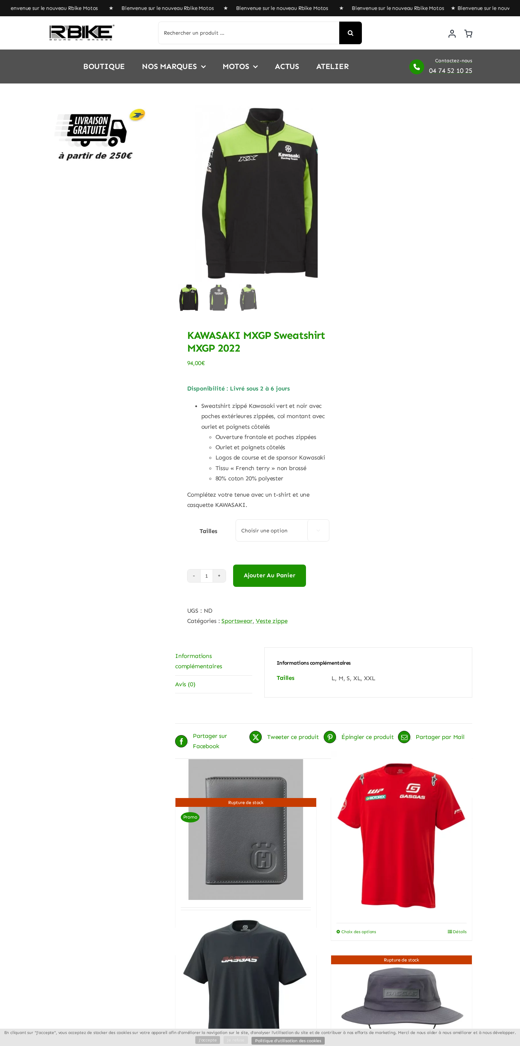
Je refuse (235, 1040)
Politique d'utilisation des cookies (288, 1040)
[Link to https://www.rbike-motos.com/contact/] (416, 66)
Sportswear (236, 620)
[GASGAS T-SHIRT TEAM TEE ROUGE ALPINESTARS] (401, 836)
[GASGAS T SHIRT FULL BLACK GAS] (245, 992)
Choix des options (358, 931)
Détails (460, 931)
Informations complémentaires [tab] (198, 661)
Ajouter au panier (269, 575)
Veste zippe (271, 620)
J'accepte (207, 1040)
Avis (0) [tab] (185, 684)
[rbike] (81, 27)
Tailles (208, 530)
